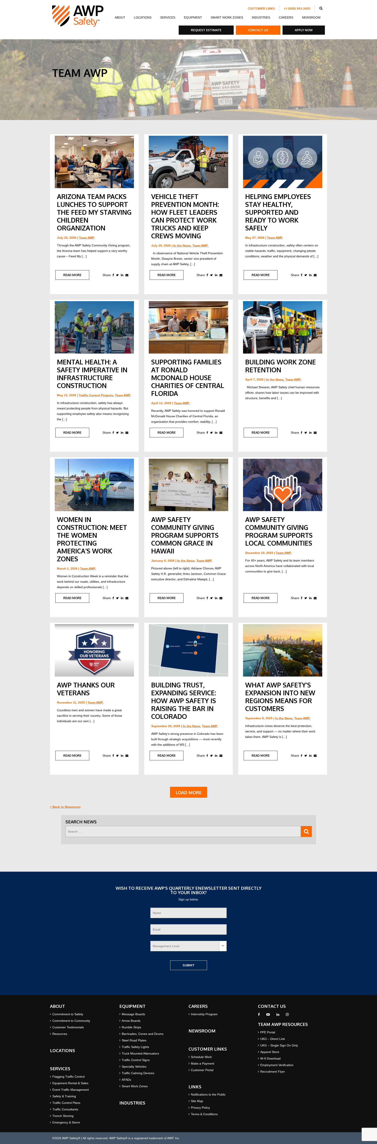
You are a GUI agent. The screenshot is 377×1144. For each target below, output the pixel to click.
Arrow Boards (131, 1020)
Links (194, 1086)
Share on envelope (126, 275)
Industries (261, 17)
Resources (59, 1034)
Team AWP (86, 237)
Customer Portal (202, 1070)
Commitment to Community (71, 1020)
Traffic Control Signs (136, 1060)
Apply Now (304, 30)
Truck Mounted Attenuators (140, 1053)
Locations (142, 17)
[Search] (306, 831)
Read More (72, 275)
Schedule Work (201, 1057)
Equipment (193, 17)
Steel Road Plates (134, 1040)
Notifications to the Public (208, 1094)
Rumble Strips (131, 1027)
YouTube (268, 1016)
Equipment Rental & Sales (70, 1083)
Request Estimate (206, 30)
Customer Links (261, 8)
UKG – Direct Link (272, 1039)
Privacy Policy (200, 1107)
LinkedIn (277, 1016)
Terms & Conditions (204, 1114)
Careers (286, 17)
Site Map (197, 1101)
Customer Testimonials (68, 1027)
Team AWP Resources (283, 1024)
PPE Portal (267, 1032)
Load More (189, 792)
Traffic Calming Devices (138, 1073)
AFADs (126, 1079)
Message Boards (133, 1014)
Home (56, 42)
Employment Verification (276, 1065)
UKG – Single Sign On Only (279, 1045)
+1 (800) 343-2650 (297, 8)
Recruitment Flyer (272, 1071)
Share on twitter (117, 275)
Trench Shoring (63, 1116)
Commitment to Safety (67, 1014)
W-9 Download (270, 1058)
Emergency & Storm (66, 1122)
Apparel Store (269, 1052)
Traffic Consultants (65, 1109)
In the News (182, 245)
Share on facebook (113, 275)
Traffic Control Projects (96, 395)
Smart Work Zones (227, 17)
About (120, 17)
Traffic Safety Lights (135, 1047)
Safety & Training (64, 1096)
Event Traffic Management (70, 1089)
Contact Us (258, 30)
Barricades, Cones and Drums (142, 1034)
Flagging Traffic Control (68, 1076)
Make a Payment (202, 1063)
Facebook (259, 1016)
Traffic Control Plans (66, 1102)
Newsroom (311, 17)
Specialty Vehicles (134, 1066)
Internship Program (204, 1014)
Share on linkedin (122, 275)
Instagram (287, 1016)
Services (167, 17)
